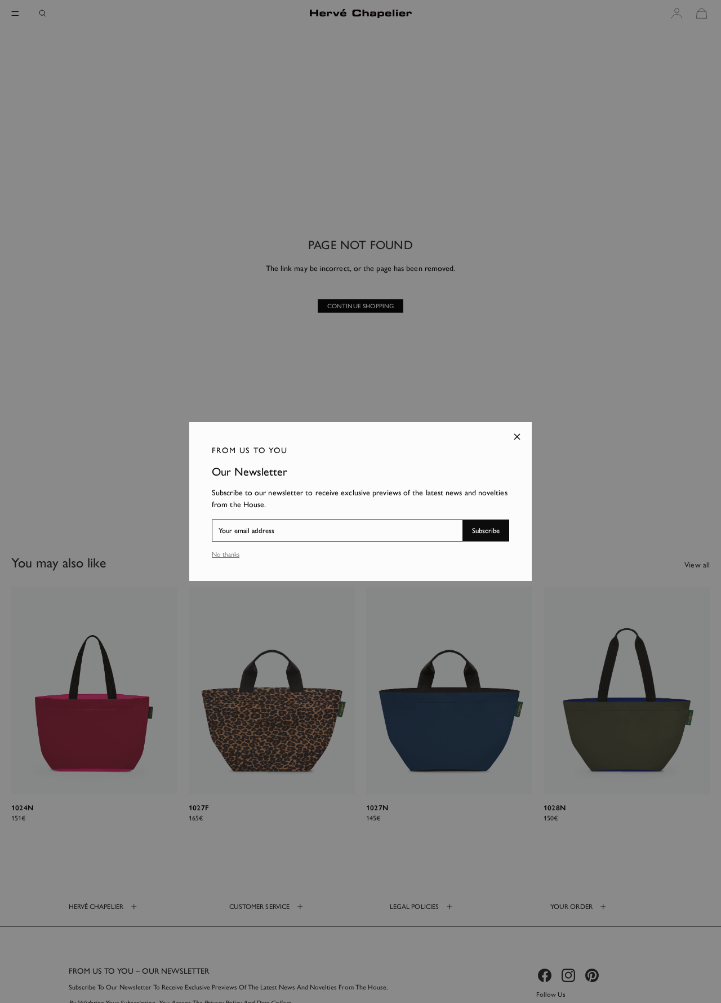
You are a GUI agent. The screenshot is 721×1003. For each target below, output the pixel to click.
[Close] (517, 436)
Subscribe (486, 530)
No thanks (225, 554)
